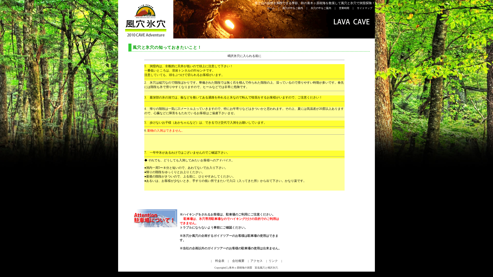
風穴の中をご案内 (294, 8)
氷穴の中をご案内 (322, 8)
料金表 (219, 261)
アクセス (256, 261)
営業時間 (345, 8)
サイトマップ (363, 8)
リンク (273, 261)
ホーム (271, 8)
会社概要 (238, 261)
